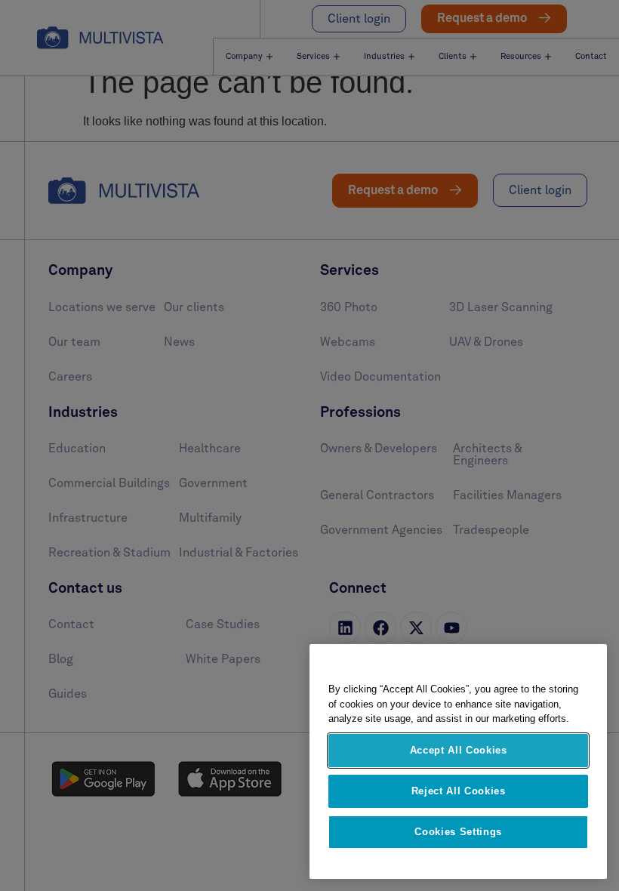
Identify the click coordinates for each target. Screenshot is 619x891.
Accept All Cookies (458, 750)
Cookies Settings (458, 831)
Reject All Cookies (458, 791)
